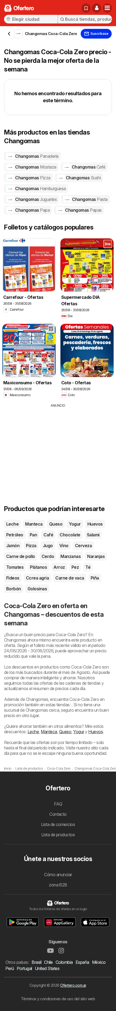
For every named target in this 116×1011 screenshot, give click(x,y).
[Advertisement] (58, 446)
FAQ (58, 804)
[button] (96, 8)
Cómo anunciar (58, 874)
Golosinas (37, 588)
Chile (48, 962)
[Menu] (107, 8)
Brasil (36, 962)
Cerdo (48, 556)
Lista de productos (58, 834)
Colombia (64, 962)
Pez (75, 567)
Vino (64, 545)
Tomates (14, 567)
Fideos (12, 578)
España (82, 962)
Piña (95, 578)
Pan (33, 534)
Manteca (33, 524)
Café (48, 534)
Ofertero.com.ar (73, 985)
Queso (55, 524)
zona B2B (58, 884)
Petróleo (14, 534)
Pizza (31, 545)
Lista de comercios (58, 824)
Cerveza (83, 545)
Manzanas (70, 556)
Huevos (95, 524)
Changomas (36, 156)
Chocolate (70, 534)
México (99, 962)
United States (47, 968)
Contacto (58, 814)
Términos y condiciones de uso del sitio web (58, 998)
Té (87, 567)
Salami (93, 534)
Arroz (59, 567)
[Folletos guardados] (86, 8)
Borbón (13, 588)
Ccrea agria (37, 578)
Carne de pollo (20, 556)
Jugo (48, 545)
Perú (9, 968)
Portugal (24, 968)
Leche (12, 524)
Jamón (12, 545)
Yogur (75, 524)
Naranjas (96, 556)
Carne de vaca (69, 578)
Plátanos (38, 567)
